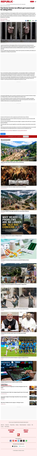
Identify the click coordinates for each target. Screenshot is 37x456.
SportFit (2, 359)
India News (2, 20)
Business (3, 133)
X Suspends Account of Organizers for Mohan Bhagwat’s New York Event (14, 387)
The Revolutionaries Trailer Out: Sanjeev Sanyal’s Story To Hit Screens (13, 186)
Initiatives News (3, 237)
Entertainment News (4, 188)
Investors (29, 424)
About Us (2, 424)
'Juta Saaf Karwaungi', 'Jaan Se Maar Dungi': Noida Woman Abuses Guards (14, 308)
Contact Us (7, 424)
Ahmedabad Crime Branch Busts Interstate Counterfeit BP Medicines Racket (15, 260)
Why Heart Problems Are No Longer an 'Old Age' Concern (11, 235)
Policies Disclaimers (23, 424)
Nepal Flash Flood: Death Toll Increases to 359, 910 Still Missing (12, 162)
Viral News (2, 310)
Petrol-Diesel (7, 426)
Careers (2, 426)
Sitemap (17, 424)
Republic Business (3, 383)
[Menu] (35, 1)
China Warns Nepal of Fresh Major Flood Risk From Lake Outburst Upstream (15, 211)
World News (3, 212)
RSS (32, 424)
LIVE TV (32, 1)
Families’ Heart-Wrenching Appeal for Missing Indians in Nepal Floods (13, 284)
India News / (4, 4)
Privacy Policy (12, 424)
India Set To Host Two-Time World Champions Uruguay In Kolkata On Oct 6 (14, 357)
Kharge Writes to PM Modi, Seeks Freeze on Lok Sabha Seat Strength (13, 333)
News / (1, 4)
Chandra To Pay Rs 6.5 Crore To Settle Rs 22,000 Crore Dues (11, 382)
